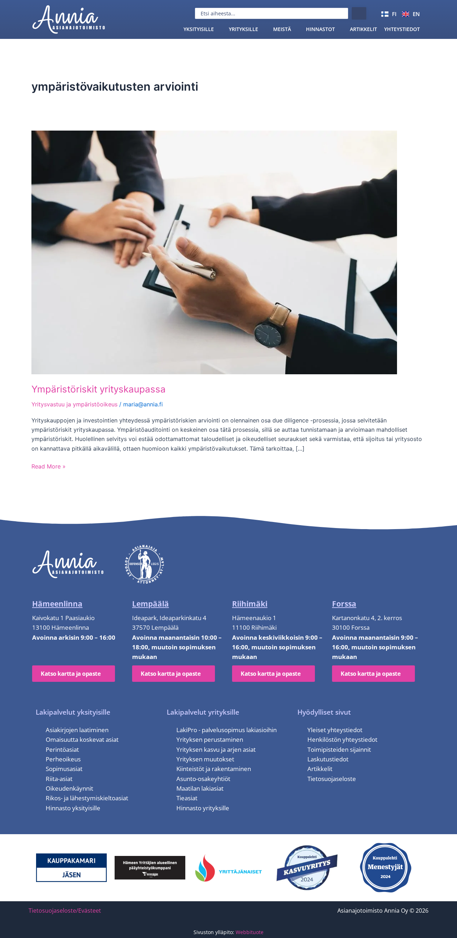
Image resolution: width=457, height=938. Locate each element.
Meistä (282, 29)
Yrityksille (243, 29)
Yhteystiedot (402, 29)
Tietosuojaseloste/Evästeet (65, 910)
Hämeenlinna (57, 604)
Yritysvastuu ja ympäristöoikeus (74, 404)
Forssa (344, 604)
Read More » (48, 466)
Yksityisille (199, 29)
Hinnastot (320, 29)
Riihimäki (249, 604)
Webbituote (249, 932)
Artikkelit (363, 29)
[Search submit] (359, 13)
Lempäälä (150, 604)
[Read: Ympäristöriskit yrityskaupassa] (214, 251)
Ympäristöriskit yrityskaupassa (98, 389)
